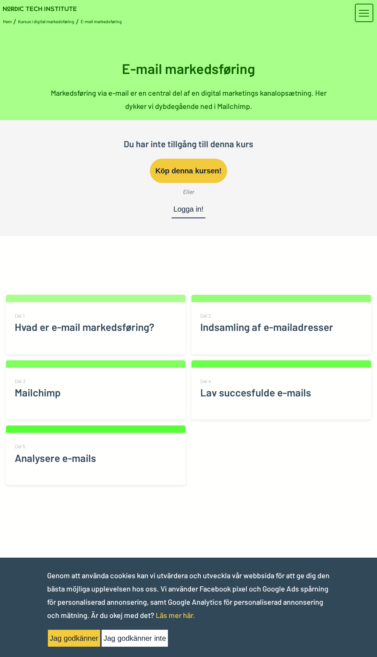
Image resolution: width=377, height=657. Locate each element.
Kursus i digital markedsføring (46, 21)
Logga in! (188, 209)
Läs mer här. (175, 615)
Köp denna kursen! (188, 171)
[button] (364, 13)
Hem (7, 21)
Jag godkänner (74, 638)
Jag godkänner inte (134, 638)
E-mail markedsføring (101, 21)
